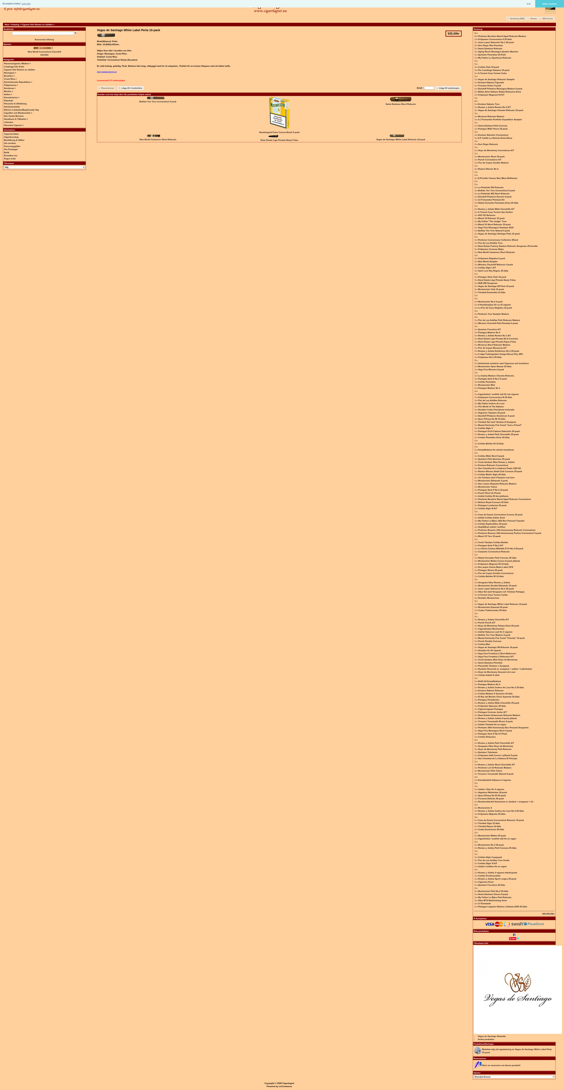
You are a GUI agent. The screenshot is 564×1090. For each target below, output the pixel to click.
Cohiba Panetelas (487, 382)
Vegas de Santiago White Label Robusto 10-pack (400, 139)
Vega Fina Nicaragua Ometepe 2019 (495, 227)
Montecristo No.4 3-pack (490, 301)
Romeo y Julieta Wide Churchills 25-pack (498, 703)
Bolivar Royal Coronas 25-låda (493, 502)
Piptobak (8, 100)
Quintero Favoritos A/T (489, 329)
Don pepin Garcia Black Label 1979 (495, 567)
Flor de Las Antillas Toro (490, 243)
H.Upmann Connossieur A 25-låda (495, 39)
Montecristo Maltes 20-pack (492, 835)
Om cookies (10, 143)
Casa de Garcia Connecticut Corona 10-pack (500, 514)
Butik (6, 152)
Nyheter (7, 44)
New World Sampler (487, 261)
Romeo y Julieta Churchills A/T (493, 619)
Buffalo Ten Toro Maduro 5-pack (494, 635)
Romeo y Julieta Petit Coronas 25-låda (497, 848)
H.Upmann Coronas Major (491, 249)
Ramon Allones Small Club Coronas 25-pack (500, 471)
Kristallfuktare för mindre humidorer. (496, 450)
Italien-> (8, 94)
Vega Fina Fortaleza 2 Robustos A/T (496, 656)
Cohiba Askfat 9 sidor (489, 675)
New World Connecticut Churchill (44, 52)
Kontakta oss (10, 155)
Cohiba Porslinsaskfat (489, 876)
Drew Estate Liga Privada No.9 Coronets (498, 338)
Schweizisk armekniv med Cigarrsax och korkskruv (503, 363)
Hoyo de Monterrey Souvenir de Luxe (496, 672)
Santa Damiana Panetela (490, 663)
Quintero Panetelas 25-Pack (492, 55)
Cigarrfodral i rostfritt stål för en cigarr (497, 838)
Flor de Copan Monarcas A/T (492, 348)
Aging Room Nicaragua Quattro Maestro (498, 51)
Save (514, 938)
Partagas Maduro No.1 (489, 388)
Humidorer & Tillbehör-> (16, 119)
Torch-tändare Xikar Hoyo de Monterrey (497, 659)
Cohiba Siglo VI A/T (487, 863)
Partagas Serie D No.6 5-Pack (492, 734)
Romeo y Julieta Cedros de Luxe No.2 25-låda (501, 687)
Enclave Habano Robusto (491, 690)
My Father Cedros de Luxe (491, 403)
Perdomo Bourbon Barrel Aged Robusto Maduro (502, 36)
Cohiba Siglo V (485, 428)
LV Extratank (484, 903)
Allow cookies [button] (550, 4)
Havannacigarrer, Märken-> (17, 63)
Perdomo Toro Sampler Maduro (493, 314)
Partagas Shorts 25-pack (490, 570)
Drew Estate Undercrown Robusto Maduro (499, 715)
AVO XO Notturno (486, 215)
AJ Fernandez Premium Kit (491, 200)
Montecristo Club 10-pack (491, 289)
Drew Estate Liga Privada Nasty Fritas (279, 140)
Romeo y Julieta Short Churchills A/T (496, 764)
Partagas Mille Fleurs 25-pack (493, 129)
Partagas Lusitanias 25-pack (492, 505)
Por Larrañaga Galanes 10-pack (494, 70)
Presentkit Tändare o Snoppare (493, 666)
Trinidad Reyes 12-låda (489, 826)
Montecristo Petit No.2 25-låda (493, 891)
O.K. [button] (529, 4)
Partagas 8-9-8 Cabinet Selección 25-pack (499, 431)
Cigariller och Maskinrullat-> (18, 113)
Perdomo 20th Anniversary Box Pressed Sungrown (503, 727)
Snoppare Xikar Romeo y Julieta (494, 582)
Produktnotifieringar (483, 1044)
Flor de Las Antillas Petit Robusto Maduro (499, 320)
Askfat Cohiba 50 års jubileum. (493, 496)
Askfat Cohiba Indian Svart (491, 517)
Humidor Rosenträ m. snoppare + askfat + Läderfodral (505, 669)
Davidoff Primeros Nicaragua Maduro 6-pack (500, 88)
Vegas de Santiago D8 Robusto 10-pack (498, 647)
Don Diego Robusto (488, 144)
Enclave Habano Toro (489, 104)
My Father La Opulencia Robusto (494, 58)
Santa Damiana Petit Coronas (492, 125)
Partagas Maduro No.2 (489, 332)
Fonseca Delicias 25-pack (491, 798)
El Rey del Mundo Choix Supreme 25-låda (498, 697)
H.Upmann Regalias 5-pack (491, 258)
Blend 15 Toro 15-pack (489, 536)
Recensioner (479, 1058)
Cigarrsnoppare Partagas (490, 709)
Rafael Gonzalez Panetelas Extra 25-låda (498, 203)
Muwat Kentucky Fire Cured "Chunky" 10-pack (501, 638)
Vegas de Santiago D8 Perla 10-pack (496, 286)
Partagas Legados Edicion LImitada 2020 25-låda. (503, 906)
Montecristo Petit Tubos (490, 771)
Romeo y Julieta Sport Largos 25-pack (497, 879)
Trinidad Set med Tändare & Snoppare (497, 422)
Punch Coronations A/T (489, 159)
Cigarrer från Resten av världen (37, 24)
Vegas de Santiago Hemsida (492, 1036)
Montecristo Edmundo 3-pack (493, 480)
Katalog (15, 24)
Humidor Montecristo (488, 598)
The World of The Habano (491, 406)
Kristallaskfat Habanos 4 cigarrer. (494, 780)
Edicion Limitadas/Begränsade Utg (21, 110)
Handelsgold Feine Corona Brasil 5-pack (279, 132)
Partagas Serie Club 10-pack (492, 277)
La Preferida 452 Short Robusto (494, 193)
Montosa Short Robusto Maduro (494, 345)
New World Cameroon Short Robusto (158, 139)
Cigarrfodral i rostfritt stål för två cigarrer (498, 394)
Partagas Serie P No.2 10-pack (493, 490)
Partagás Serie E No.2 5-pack (492, 379)
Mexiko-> (8, 91)
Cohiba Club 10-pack (488, 67)
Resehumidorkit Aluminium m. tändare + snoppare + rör (505, 801)
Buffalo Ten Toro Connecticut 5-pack (157, 101)
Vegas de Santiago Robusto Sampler (496, 79)
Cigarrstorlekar (11, 134)
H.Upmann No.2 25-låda (490, 357)
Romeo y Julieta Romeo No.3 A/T (494, 107)
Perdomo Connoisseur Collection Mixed (498, 240)
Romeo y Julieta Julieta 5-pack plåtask (497, 718)
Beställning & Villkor (14, 140)
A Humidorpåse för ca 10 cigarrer (494, 305)
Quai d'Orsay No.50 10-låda (491, 419)
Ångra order (10, 158)
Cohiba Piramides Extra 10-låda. (494, 437)
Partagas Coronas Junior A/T (492, 712)
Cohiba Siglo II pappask (490, 857)
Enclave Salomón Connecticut (493, 135)
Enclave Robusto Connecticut (493, 465)
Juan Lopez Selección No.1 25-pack (496, 42)
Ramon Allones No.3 (488, 169)
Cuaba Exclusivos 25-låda (491, 829)
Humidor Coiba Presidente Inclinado (496, 409)
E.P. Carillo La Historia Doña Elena (495, 138)
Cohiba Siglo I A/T (487, 267)
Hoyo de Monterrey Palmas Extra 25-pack (498, 626)
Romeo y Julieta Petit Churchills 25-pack (498, 434)
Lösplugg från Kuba (14, 66)
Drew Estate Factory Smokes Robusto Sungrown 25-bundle (508, 246)
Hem (7, 24)
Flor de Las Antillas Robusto (492, 400)
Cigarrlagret (288, 1083)
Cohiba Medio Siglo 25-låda (492, 474)
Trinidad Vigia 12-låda (489, 823)
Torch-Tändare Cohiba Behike (493, 542)
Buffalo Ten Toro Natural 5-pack (494, 230)
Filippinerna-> (11, 85)
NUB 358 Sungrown (487, 283)
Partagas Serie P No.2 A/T (490, 545)
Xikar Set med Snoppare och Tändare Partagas (501, 592)
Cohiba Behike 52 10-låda (491, 443)
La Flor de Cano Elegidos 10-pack (495, 308)
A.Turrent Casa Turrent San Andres (495, 212)
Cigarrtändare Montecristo (491, 629)
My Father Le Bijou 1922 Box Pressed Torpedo (501, 521)
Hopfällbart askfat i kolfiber (491, 527)
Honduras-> (10, 88)
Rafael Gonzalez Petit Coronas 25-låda (497, 558)
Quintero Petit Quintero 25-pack (494, 459)
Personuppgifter (12, 146)
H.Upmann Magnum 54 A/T (491, 95)
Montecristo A (485, 808)
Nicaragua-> (10, 73)
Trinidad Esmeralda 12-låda (491, 292)
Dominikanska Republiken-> (18, 82)
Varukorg (477, 29)
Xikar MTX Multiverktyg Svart (492, 900)
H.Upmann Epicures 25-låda (492, 706)
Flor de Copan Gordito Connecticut (495, 573)
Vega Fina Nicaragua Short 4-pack (495, 730)
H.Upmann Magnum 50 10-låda (493, 564)
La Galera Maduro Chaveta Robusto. (496, 376)
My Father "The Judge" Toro (492, 221)
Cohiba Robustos (487, 737)
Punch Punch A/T (486, 622)
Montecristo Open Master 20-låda (494, 366)
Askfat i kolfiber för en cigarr (492, 866)
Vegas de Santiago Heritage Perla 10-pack (499, 234)
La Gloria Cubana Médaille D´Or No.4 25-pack (500, 548)
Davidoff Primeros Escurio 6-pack (495, 196)
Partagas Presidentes (488, 700)
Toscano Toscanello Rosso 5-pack (495, 721)
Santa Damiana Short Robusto (401, 104)
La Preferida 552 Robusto (490, 187)
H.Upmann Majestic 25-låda (491, 814)
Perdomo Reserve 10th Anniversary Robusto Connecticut (506, 530)
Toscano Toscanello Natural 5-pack (495, 774)
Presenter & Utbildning (15, 103)
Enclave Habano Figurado (491, 82)
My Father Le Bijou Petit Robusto (494, 897)
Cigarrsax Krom (486, 882)
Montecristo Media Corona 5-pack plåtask (499, 561)
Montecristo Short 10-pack (491, 156)
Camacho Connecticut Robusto (494, 551)
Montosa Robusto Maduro (491, 116)
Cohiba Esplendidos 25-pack (492, 524)
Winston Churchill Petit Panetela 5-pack (498, 323)
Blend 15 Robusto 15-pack (491, 218)
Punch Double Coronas (489, 641)
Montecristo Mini (486, 385)
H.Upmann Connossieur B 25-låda (495, 397)
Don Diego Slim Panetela (490, 45)
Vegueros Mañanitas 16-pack (492, 792)
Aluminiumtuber (12, 107)
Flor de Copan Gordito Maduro (493, 163)
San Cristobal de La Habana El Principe (497, 758)
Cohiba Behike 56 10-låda (491, 576)
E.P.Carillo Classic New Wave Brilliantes (497, 178)
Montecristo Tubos (487, 487)
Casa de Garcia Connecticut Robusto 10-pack (501, 820)
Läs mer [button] (26, 3)
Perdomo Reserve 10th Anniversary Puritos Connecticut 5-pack (509, 533)
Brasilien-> (9, 76)
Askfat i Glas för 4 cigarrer (491, 789)
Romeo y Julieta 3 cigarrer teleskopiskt (497, 872)
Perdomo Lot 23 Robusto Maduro (494, 767)
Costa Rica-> (10, 79)
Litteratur (8, 122)
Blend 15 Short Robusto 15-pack (494, 224)
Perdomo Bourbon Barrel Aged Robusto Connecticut (504, 499)
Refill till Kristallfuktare (489, 681)
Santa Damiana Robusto (490, 48)
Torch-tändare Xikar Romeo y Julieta (496, 462)
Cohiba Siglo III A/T (487, 508)
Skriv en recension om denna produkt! (501, 1065)
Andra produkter (486, 1039)
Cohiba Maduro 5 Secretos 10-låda (495, 693)
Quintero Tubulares (487, 752)
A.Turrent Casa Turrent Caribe (493, 595)
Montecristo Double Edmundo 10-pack (497, 585)
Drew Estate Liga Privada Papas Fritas (497, 342)
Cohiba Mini (484, 644)
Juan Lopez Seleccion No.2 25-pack (496, 588)
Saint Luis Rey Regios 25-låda (493, 271)
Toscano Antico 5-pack (489, 85)
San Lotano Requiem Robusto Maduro (497, 484)
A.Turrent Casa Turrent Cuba (492, 73)
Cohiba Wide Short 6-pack (491, 456)
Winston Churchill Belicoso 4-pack (495, 264)
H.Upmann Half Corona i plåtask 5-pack (497, 755)
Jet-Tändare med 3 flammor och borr (496, 477)
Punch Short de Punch (489, 493)
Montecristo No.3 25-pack (491, 845)
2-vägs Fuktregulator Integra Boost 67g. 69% (500, 354)
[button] (516, 18)
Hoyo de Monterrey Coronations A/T (496, 150)
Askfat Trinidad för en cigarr (492, 724)
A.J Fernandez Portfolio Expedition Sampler (500, 119)
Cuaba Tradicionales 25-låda (492, 610)
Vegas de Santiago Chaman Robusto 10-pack (500, 110)
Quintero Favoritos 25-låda (491, 885)
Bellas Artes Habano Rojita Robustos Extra (499, 92)
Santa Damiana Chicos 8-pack (493, 894)
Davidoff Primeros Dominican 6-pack (496, 416)
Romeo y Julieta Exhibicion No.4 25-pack (498, 351)
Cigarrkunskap (11, 137)
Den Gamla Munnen (14, 116)
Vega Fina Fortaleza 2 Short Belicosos (497, 653)
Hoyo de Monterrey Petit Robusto (495, 749)
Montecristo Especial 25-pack (493, 607)
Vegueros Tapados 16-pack (491, 413)
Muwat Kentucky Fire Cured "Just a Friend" (500, 425)
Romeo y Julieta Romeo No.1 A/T (494, 335)
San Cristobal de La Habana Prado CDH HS (499, 468)
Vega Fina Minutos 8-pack (491, 369)
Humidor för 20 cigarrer (489, 650)
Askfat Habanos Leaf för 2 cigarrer (495, 632)
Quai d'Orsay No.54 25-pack (492, 795)
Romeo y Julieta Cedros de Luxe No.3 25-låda (501, 811)
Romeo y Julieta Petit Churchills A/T (496, 743)
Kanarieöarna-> (11, 97)
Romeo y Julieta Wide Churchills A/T (496, 209)
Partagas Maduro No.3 (489, 684)
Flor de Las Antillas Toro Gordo (494, 860)
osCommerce (285, 1086)
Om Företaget (11, 149)
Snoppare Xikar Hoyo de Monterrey (495, 746)
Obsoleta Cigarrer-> (14, 125)
